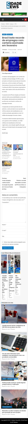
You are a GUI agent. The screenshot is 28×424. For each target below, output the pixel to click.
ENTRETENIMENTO (7, 406)
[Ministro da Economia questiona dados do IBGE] (18, 147)
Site (3, 236)
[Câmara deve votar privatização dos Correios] (7, 163)
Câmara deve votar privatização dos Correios (6, 168)
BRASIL (4, 34)
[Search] (23, 19)
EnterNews (24, 420)
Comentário (5, 202)
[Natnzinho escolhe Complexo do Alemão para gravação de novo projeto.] (14, 399)
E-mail (4, 230)
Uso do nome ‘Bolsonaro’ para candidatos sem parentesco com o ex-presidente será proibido (13, 355)
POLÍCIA (11, 271)
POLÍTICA (5, 349)
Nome (4, 224)
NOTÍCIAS (10, 34)
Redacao (5, 49)
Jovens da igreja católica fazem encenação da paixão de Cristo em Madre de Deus (7, 184)
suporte (3, 299)
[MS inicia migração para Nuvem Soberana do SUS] (17, 264)
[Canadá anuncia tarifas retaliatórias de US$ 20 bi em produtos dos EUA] (4, 264)
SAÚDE (17, 271)
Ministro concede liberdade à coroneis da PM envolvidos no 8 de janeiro (20, 183)
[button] (2, 20)
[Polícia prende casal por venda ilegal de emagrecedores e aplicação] (11, 264)
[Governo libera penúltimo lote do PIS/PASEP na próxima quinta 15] (7, 147)
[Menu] (2, 20)
